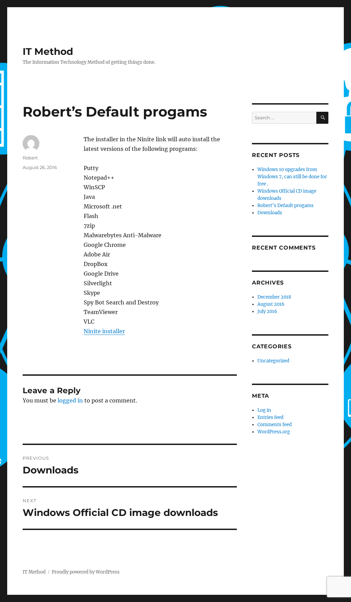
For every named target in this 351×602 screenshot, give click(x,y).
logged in (70, 400)
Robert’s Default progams (285, 205)
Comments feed (274, 425)
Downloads (269, 213)
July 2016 (267, 311)
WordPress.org (273, 432)
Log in (264, 410)
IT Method (48, 51)
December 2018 (274, 297)
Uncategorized (273, 361)
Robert (30, 157)
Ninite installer (104, 331)
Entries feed (270, 417)
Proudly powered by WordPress (86, 572)
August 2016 (271, 304)
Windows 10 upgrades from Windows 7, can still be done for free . (292, 177)
